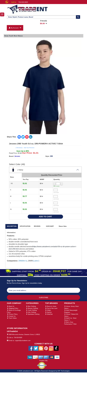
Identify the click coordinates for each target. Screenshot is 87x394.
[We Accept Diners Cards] (40, 357)
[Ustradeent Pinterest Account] (46, 348)
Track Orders (12, 318)
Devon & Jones (51, 306)
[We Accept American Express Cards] (29, 357)
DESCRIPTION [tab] (11, 226)
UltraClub (49, 314)
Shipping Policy (13, 308)
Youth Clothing (32, 310)
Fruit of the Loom (51, 308)
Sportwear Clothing (33, 314)
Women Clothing (32, 308)
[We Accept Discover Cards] (35, 357)
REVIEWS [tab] (37, 226)
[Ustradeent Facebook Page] (30, 348)
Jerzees (17, 156)
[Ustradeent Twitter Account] (36, 348)
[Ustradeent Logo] (27, 9)
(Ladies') (33, 261)
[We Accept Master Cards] (51, 357)
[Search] (78, 17)
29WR (30, 261)
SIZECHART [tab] (50, 226)
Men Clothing (31, 306)
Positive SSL (43, 360)
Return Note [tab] (63, 226)
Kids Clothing (31, 312)
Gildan (48, 310)
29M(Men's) (22, 261)
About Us (11, 306)
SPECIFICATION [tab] (25, 226)
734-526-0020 (23, 2)
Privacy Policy (13, 314)
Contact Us (12, 316)
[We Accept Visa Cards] (57, 357)
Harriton (49, 312)
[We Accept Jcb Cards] (46, 357)
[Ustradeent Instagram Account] (51, 348)
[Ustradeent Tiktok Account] (56, 348)
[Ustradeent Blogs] (41, 348)
